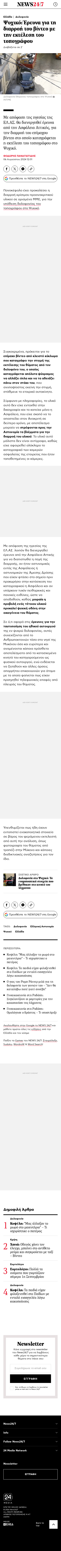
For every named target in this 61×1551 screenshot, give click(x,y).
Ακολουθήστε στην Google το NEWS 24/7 (27, 1025)
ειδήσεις (36, 1029)
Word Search (35, 1044)
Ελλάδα (8, 17)
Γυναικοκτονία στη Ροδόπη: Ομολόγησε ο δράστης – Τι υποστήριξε (32, 1011)
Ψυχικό (7, 932)
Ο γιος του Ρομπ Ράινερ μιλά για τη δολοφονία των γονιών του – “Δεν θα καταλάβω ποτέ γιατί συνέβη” (31, 985)
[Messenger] (23, 169)
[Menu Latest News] (55, 4)
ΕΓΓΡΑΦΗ (30, 1474)
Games (19, 1040)
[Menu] (5, 4)
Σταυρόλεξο (50, 1040)
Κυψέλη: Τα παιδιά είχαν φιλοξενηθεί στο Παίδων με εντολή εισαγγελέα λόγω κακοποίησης (31, 972)
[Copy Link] (31, 169)
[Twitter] (15, 169)
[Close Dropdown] (57, 1424)
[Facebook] (6, 169)
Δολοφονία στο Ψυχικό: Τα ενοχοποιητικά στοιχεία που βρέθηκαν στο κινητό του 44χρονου (35, 883)
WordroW (19, 1044)
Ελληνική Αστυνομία (42, 926)
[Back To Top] (53, 1524)
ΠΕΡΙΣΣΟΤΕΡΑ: (12, 948)
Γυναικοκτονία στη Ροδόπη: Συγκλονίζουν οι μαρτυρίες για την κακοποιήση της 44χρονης (30, 999)
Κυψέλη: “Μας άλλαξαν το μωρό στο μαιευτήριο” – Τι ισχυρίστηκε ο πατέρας (31, 958)
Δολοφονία (22, 17)
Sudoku (7, 1044)
